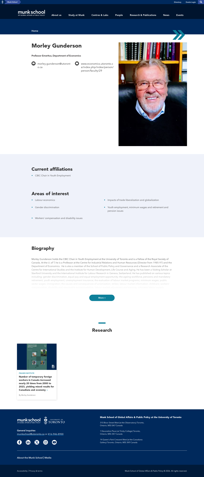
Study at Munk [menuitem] (76, 15)
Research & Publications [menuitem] (143, 15)
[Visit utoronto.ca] (2, 2)
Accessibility (22, 471)
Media (48, 457)
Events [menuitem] (179, 15)
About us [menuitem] (56, 15)
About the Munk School (30, 457)
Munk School (12, 2)
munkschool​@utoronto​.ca (31, 434)
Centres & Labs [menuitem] (99, 15)
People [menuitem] (119, 15)
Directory (177, 2)
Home (35, 30)
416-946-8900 (56, 434)
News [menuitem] (166, 15)
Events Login (191, 2)
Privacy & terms (35, 471)
